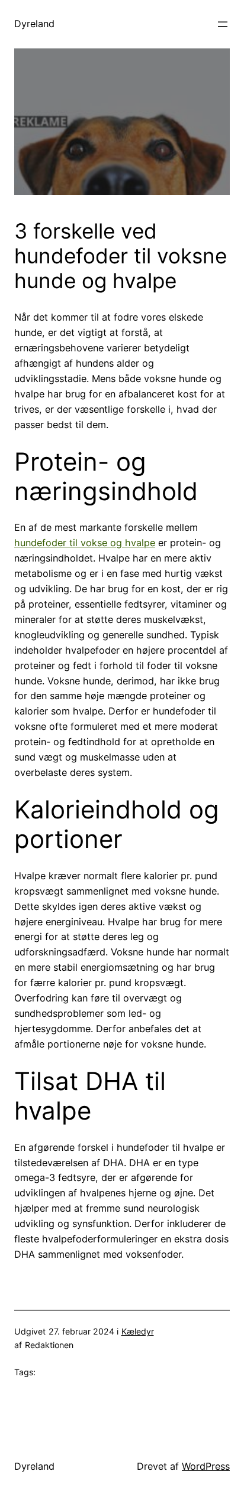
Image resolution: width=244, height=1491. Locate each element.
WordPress (206, 1466)
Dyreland (34, 24)
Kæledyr (137, 1331)
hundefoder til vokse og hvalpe (84, 543)
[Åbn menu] (223, 24)
